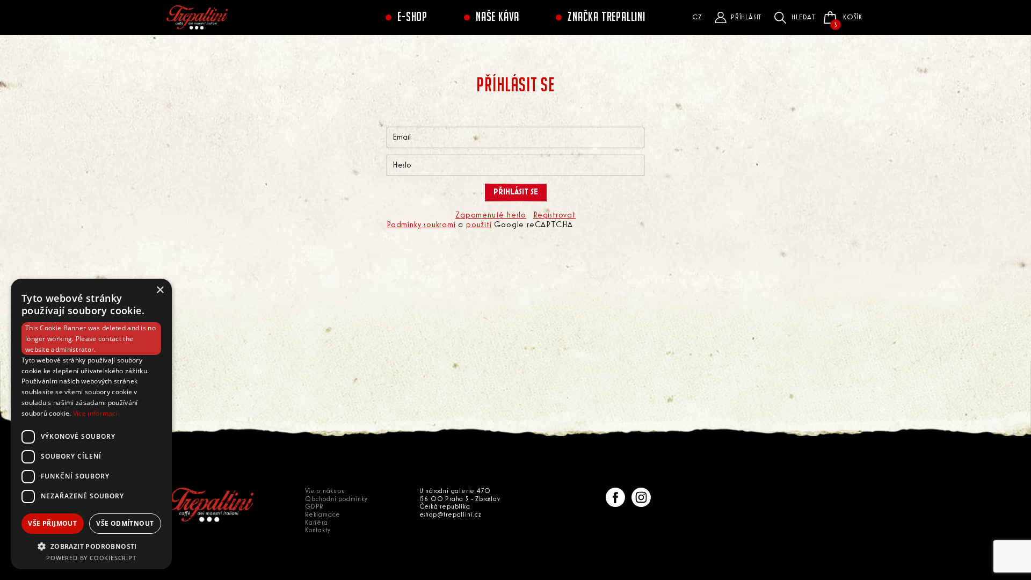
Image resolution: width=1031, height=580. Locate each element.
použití (479, 225)
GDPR (314, 506)
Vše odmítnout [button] (125, 523)
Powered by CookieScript (91, 558)
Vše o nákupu (325, 491)
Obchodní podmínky (336, 499)
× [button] (160, 290)
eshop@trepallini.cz (450, 514)
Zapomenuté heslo (490, 215)
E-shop (412, 17)
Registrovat (554, 215)
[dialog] (91, 424)
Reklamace (322, 514)
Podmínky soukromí (421, 225)
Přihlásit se (515, 192)
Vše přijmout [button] (52, 523)
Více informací (95, 413)
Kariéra (316, 522)
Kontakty (317, 530)
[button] (91, 546)
